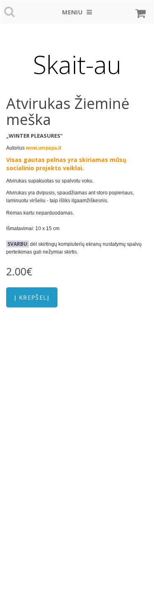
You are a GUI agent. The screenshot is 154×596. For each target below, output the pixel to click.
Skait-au (77, 64)
